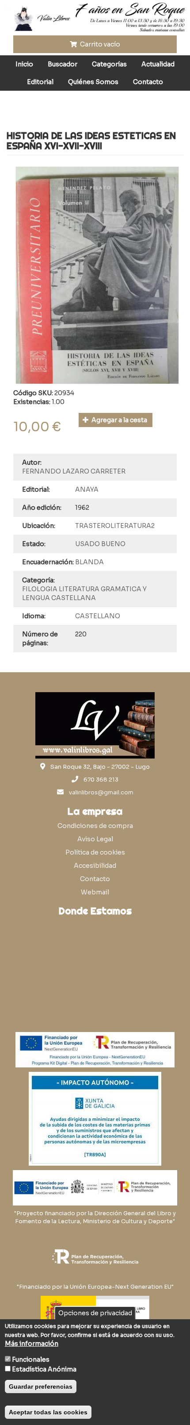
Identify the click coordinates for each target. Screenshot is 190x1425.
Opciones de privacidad (95, 1313)
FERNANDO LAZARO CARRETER (73, 471)
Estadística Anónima (44, 1369)
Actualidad (158, 64)
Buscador (62, 64)
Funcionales (30, 1359)
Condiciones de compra (95, 826)
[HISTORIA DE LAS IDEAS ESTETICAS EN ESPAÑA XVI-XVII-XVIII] (97, 275)
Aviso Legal (95, 839)
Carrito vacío (99, 44)
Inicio (24, 64)
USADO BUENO (100, 544)
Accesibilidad (95, 866)
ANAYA (87, 489)
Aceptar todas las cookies (48, 1412)
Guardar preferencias (40, 1386)
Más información (31, 1344)
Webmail (95, 892)
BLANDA (89, 562)
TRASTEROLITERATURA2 (115, 526)
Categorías (109, 64)
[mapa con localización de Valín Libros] (95, 963)
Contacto (148, 82)
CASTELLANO (97, 616)
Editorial (40, 82)
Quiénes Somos (93, 82)
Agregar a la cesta (118, 420)
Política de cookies (95, 852)
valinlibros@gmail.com (101, 792)
